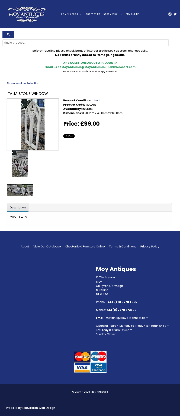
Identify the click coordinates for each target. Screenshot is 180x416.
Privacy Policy (149, 246)
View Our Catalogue (47, 246)
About (25, 246)
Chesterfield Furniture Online (85, 246)
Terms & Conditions (122, 246)
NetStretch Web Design (38, 408)
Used (96, 100)
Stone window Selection (23, 83)
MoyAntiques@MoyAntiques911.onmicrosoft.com (99, 67)
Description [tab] (18, 207)
